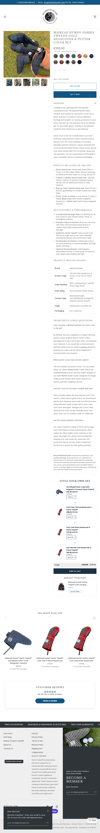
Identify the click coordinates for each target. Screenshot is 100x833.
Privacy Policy (37, 737)
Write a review (50, 700)
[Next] (94, 618)
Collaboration (37, 752)
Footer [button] (35, 733)
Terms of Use (37, 741)
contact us (84, 347)
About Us (7, 745)
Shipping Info (37, 748)
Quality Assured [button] (39, 756)
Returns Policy (37, 745)
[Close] (49, 810)
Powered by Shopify (87, 827)
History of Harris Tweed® (14, 741)
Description (59, 103)
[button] (17, 755)
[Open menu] (7, 17)
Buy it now (75, 94)
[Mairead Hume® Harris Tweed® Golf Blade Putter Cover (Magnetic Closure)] (18, 638)
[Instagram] (57, 807)
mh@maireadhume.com (54, 2)
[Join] (46, 823)
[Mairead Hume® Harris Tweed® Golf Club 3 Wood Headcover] (50, 638)
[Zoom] (8, 73)
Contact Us (8, 748)
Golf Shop (8, 737)
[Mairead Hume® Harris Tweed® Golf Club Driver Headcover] (81, 638)
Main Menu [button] (8, 733)
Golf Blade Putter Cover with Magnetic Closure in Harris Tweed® (80, 488)
